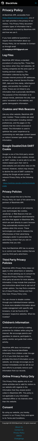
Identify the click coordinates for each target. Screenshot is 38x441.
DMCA (19, 436)
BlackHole (11, 3)
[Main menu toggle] (35, 3)
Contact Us (19, 430)
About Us (19, 427)
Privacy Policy (19, 433)
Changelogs (19, 439)
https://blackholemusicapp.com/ (15, 18)
